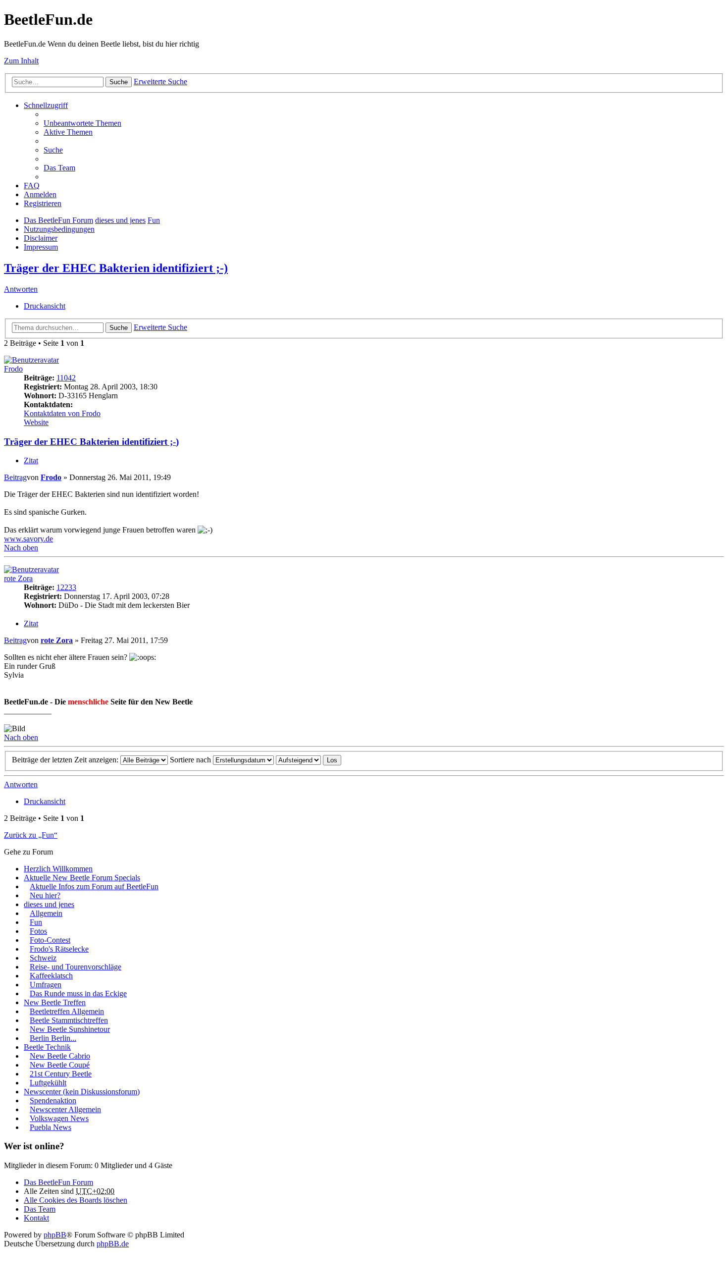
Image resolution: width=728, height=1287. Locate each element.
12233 (66, 587)
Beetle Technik (47, 1047)
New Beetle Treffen (55, 1002)
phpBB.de (113, 1243)
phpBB (55, 1235)
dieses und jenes (120, 220)
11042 (66, 378)
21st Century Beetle (61, 1074)
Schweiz (43, 958)
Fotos (38, 931)
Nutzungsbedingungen (59, 229)
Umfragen (45, 984)
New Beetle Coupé (60, 1065)
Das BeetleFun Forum (58, 220)
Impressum (41, 247)
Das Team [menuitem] (59, 167)
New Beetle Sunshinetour (70, 1029)
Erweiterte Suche (160, 81)
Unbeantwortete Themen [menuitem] (82, 123)
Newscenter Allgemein (65, 1109)
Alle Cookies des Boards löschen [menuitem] (75, 1200)
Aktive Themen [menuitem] (68, 132)
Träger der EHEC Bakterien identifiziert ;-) (116, 268)
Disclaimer (40, 238)
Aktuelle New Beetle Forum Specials (82, 877)
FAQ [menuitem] (32, 185)
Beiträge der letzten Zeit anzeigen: (66, 759)
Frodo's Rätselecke (59, 949)
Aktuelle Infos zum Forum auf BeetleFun (94, 886)
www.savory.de (28, 539)
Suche (118, 82)
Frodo (13, 369)
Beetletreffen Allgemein (67, 1011)
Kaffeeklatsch (51, 975)
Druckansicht (44, 306)
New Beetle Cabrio (60, 1056)
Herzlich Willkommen (58, 868)
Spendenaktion (53, 1100)
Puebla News (50, 1127)
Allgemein (46, 913)
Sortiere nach (191, 759)
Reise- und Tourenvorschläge (75, 967)
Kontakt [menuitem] (36, 1218)
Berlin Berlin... (53, 1038)
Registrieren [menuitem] (42, 203)
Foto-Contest (50, 940)
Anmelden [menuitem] (40, 194)
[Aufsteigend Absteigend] (298, 759)
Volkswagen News (59, 1118)
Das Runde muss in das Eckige (78, 993)
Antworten (21, 289)
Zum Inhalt (21, 60)
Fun (154, 220)
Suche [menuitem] (53, 150)
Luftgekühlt (48, 1082)
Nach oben (21, 547)
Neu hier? (45, 895)
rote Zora (18, 578)
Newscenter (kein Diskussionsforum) (82, 1091)
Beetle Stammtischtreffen (69, 1020)
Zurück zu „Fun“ (30, 835)
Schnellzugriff (46, 105)
